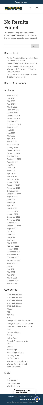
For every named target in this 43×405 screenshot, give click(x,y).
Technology (12, 349)
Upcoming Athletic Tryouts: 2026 (20, 66)
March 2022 (12, 243)
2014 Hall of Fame (14, 297)
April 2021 (11, 275)
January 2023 (12, 214)
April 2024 (11, 173)
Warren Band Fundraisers (17, 361)
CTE (8, 329)
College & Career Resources (18, 320)
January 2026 (12, 112)
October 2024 (12, 156)
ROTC (9, 344)
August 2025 (12, 127)
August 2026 (12, 95)
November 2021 (13, 254)
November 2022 (13, 220)
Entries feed (12, 380)
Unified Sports (13, 358)
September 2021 (14, 260)
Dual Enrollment (14, 332)
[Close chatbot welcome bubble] (14, 390)
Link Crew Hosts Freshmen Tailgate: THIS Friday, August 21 (22, 75)
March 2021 (12, 278)
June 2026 (11, 98)
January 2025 (12, 147)
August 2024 (12, 162)
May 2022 (11, 237)
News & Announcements (17, 341)
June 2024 (11, 167)
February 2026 (13, 110)
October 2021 (12, 257)
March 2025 (12, 141)
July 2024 (10, 165)
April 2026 (11, 104)
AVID (9, 318)
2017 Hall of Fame (14, 306)
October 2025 (12, 121)
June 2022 (11, 234)
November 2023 (13, 188)
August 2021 (12, 263)
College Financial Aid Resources (20, 323)
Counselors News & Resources (20, 326)
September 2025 (14, 124)
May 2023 (11, 202)
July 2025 (10, 130)
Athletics (10, 315)
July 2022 (10, 231)
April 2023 (11, 205)
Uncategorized (13, 355)
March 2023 (12, 208)
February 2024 (13, 179)
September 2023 (14, 194)
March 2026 (12, 107)
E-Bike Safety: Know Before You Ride (22, 63)
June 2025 (11, 133)
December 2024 (13, 150)
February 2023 (13, 211)
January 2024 (12, 182)
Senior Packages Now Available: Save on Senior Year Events (22, 59)
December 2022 (13, 217)
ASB (8, 312)
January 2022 (12, 249)
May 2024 (11, 170)
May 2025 (11, 136)
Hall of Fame (12, 338)
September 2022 (14, 226)
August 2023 (12, 196)
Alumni (10, 309)
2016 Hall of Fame (14, 303)
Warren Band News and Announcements (17, 365)
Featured (11, 335)
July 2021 (10, 266)
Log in (9, 377)
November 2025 (13, 118)
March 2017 (12, 283)
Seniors (10, 347)
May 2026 (11, 101)
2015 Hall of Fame (14, 300)
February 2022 (13, 246)
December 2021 (13, 252)
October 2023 (12, 191)
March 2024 (12, 176)
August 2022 (12, 228)
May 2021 (11, 272)
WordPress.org (13, 386)
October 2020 (12, 280)
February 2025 (13, 144)
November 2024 (13, 153)
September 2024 (14, 159)
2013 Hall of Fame (14, 294)
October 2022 (12, 223)
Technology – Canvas (15, 352)
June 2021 (11, 269)
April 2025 (11, 138)
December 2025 (13, 115)
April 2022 (11, 240)
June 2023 (11, 199)
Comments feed (13, 383)
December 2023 (13, 185)
